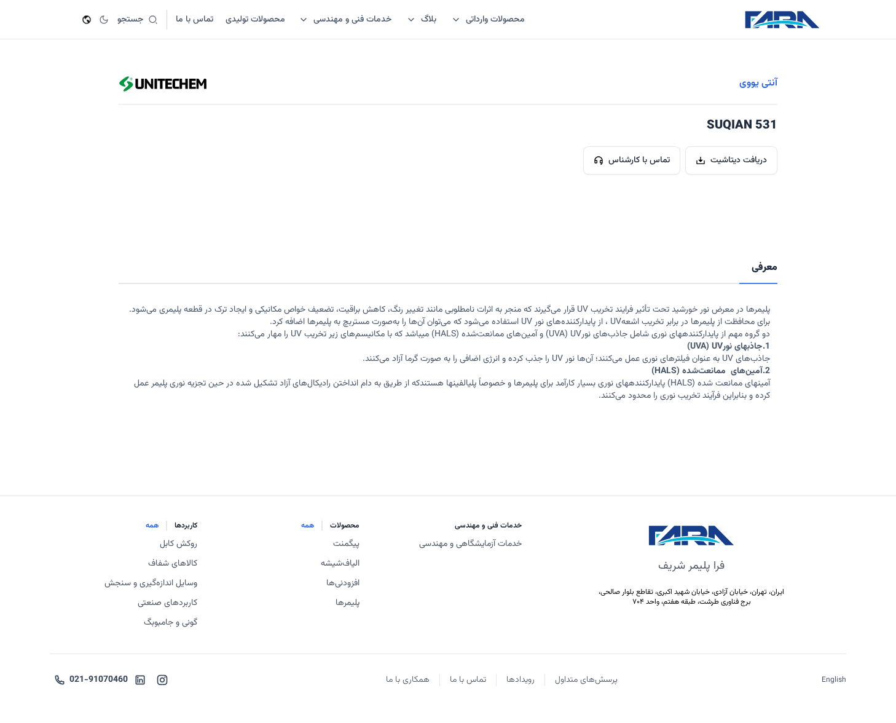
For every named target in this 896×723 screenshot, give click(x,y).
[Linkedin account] (140, 680)
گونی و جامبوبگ (170, 623)
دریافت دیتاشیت (738, 160)
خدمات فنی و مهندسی (352, 19)
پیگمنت (346, 544)
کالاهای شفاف (172, 564)
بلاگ (428, 19)
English (834, 680)
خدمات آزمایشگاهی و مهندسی (470, 544)
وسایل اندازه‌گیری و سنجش (150, 583)
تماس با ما (468, 680)
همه (307, 526)
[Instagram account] (162, 680)
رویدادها (520, 680)
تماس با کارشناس (639, 160)
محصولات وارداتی (495, 19)
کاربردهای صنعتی (167, 603)
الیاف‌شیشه (340, 564)
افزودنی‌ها (343, 583)
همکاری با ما (408, 680)
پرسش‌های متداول (586, 680)
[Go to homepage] (782, 20)
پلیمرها (348, 603)
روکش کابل (178, 544)
